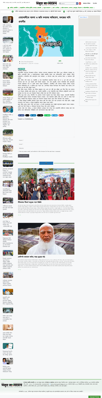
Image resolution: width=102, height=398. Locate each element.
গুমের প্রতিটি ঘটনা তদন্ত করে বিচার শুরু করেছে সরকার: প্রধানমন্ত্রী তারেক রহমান (8, 336)
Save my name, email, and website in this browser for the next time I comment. (39, 151)
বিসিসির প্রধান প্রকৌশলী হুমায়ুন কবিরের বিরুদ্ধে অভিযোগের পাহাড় (7, 369)
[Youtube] (80, 3)
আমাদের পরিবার (86, 3)
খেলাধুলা (75, 8)
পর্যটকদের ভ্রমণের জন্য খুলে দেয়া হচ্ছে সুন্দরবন (8, 207)
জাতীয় (11, 8)
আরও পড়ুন (19, 215)
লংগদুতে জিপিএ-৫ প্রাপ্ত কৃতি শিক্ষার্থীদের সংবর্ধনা (91, 80)
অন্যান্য (91, 8)
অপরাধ (34, 8)
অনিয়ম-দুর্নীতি (29, 8)
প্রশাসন (70, 8)
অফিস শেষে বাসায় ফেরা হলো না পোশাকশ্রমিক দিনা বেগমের (7, 318)
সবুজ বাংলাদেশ (47, 8)
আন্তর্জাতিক (22, 8)
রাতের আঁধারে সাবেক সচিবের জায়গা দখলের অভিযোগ (6, 83)
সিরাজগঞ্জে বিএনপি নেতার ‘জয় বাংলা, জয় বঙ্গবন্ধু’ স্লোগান (7, 353)
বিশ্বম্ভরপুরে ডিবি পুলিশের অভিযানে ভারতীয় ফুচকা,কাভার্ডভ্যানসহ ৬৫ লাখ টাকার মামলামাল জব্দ (8, 242)
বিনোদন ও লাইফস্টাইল (83, 8)
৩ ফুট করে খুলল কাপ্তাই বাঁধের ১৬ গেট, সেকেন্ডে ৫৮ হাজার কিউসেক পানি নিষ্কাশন (63, 11)
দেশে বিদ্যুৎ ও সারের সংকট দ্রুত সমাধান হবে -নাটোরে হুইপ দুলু (7, 223)
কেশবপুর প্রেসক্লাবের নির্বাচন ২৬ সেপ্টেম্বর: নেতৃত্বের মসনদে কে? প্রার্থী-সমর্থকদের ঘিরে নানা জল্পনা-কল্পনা (8, 173)
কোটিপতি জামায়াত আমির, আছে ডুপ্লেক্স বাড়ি (31, 257)
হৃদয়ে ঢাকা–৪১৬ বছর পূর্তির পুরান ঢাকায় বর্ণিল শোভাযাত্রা (7, 66)
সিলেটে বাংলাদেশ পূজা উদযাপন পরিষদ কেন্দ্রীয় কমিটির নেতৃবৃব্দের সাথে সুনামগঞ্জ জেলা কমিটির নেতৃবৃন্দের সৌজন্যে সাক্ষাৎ (8, 263)
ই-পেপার (95, 3)
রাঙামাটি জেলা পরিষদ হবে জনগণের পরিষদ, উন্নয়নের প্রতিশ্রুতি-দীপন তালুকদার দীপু (8, 300)
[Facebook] (77, 3)
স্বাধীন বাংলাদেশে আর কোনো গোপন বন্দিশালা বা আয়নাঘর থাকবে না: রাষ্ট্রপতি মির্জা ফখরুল (8, 29)
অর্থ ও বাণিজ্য (56, 8)
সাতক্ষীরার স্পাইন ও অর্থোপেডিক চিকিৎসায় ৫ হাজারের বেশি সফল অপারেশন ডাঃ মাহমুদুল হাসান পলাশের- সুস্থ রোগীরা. (8, 120)
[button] (21, 115)
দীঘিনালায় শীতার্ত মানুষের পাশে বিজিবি (29, 202)
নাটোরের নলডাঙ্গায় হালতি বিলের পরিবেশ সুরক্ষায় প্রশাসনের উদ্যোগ (7, 283)
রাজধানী (39, 8)
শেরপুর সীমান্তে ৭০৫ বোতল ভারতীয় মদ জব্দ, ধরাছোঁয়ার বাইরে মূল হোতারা (8, 100)
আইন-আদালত (64, 8)
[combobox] (68, 3)
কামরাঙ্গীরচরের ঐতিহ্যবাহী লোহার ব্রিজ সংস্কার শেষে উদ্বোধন (7, 191)
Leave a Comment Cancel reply (91, 96)
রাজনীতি (16, 8)
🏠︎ (8, 8)
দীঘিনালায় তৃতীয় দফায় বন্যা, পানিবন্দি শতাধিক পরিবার (8, 140)
